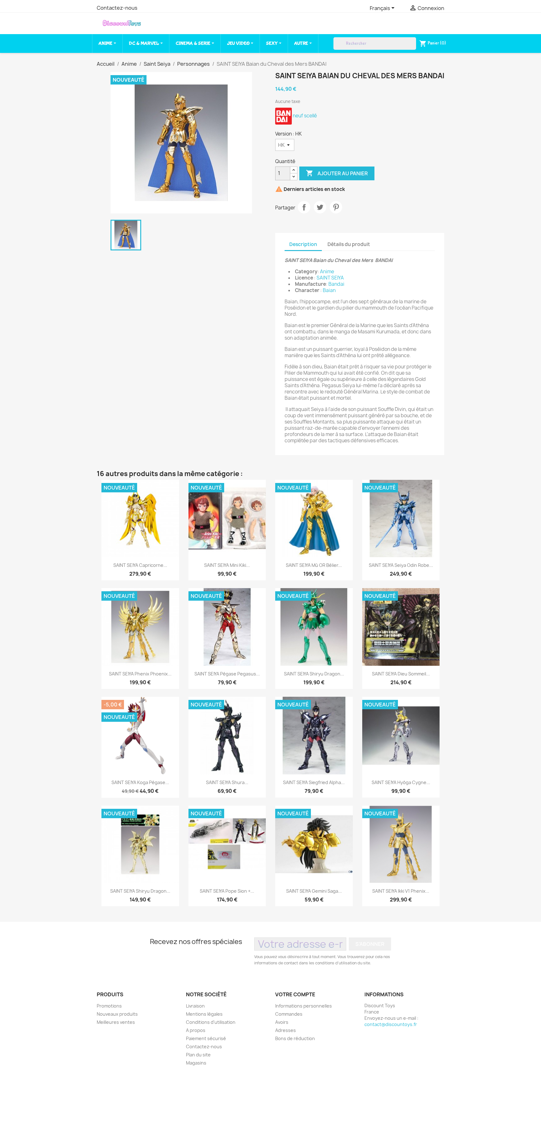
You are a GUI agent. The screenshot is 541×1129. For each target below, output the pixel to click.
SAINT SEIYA (330, 278)
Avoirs (281, 1022)
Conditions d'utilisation (210, 1022)
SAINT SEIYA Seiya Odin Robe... (401, 565)
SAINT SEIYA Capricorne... (140, 565)
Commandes (288, 1014)
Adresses (285, 1030)
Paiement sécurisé (206, 1038)
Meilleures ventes (116, 1022)
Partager (304, 207)
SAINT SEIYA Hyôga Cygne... (401, 782)
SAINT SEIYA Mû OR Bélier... (314, 565)
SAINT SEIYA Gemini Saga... (314, 891)
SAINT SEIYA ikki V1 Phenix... (400, 891)
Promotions (109, 1006)
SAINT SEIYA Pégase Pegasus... (227, 674)
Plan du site (198, 1055)
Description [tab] (303, 244)
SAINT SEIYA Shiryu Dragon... (314, 674)
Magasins (196, 1063)
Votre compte (295, 994)
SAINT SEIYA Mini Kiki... (227, 565)
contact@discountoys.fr (390, 1024)
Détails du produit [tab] (348, 244)
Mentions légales (204, 1014)
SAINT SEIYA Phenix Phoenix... (140, 674)
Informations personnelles (303, 1006)
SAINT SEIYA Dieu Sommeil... (401, 674)
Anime (327, 271)
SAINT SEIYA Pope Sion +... (227, 891)
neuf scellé (305, 115)
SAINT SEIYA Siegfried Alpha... (314, 782)
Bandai (336, 284)
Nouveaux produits (117, 1014)
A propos (195, 1030)
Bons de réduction (295, 1038)
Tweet (320, 207)
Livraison (195, 1006)
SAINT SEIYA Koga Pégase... (140, 782)
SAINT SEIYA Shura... (227, 782)
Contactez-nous (117, 7)
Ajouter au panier (337, 173)
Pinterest (336, 207)
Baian (329, 290)
